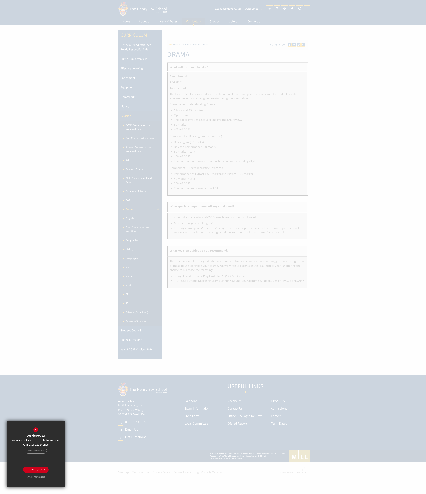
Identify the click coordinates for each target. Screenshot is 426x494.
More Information (36, 450)
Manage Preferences (36, 477)
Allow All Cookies (35, 469)
